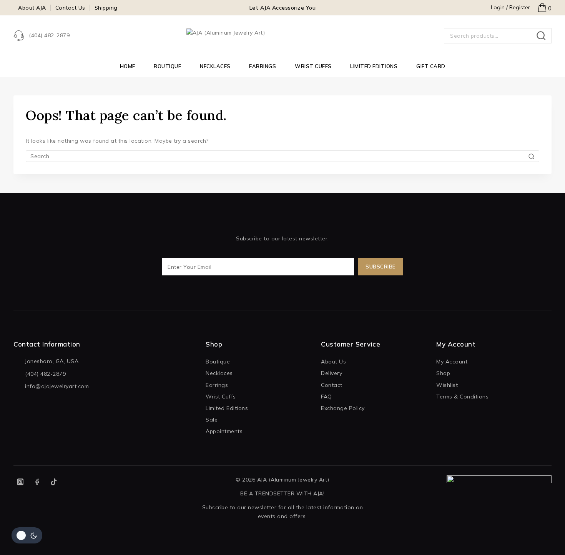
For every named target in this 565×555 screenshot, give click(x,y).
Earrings (262, 66)
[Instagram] (20, 482)
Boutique (167, 66)
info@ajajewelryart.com (57, 386)
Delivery (331, 373)
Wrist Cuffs (313, 66)
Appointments (224, 431)
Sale (212, 419)
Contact (331, 385)
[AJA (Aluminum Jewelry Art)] (282, 35)
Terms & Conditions (462, 396)
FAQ (326, 396)
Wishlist (447, 385)
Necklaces (215, 66)
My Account (451, 361)
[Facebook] (37, 482)
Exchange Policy (343, 408)
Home (127, 66)
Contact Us (70, 7)
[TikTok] (54, 482)
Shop (443, 373)
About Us (333, 361)
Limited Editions (373, 66)
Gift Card (430, 66)
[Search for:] (282, 156)
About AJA (32, 7)
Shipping (106, 7)
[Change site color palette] (27, 535)
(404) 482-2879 (45, 373)
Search (543, 36)
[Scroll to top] (545, 539)
